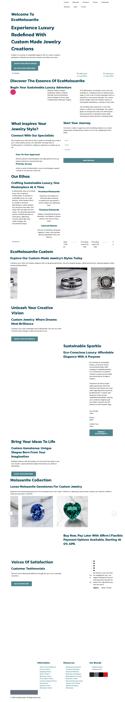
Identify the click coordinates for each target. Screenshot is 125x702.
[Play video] (13, 92)
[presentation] (11, 285)
